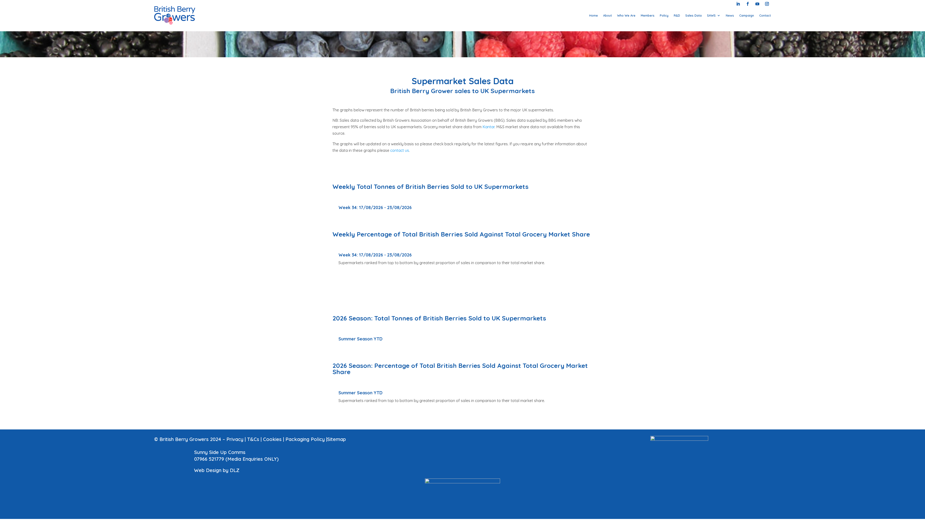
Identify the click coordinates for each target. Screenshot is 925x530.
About (607, 15)
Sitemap (336, 439)
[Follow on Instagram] (767, 4)
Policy (664, 15)
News (730, 15)
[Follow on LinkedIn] (738, 4)
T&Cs (253, 439)
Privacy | (236, 439)
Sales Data (693, 15)
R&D (677, 15)
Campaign (746, 15)
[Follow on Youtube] (757, 4)
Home (593, 15)
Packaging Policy (305, 439)
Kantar (488, 126)
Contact (765, 15)
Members (647, 15)
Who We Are (626, 15)
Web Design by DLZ (216, 470)
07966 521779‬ (209, 459)
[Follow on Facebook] (748, 4)
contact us (399, 150)
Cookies (272, 439)
